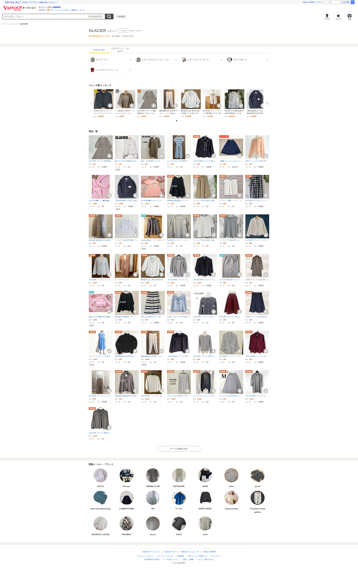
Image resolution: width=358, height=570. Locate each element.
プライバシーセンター (165, 556)
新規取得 (57, 7)
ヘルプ (319, 2)
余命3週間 (346, 2)
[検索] (353, 2)
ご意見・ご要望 (187, 559)
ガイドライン (216, 556)
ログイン (42, 10)
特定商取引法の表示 (152, 559)
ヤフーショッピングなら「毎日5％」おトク (67, 10)
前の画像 (91, 103)
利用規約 (180, 556)
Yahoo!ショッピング (190, 552)
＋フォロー (123, 31)
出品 (349, 19)
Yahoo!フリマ (171, 552)
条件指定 (120, 17)
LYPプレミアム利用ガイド (198, 556)
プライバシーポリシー (145, 556)
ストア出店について (170, 559)
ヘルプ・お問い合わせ (205, 559)
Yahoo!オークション (151, 552)
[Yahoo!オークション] (19, 6)
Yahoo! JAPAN (308, 2)
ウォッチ (338, 19)
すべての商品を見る (179, 449)
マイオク (327, 19)
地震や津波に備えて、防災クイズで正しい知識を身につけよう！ (31, 2)
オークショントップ (9, 24)
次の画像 (266, 103)
